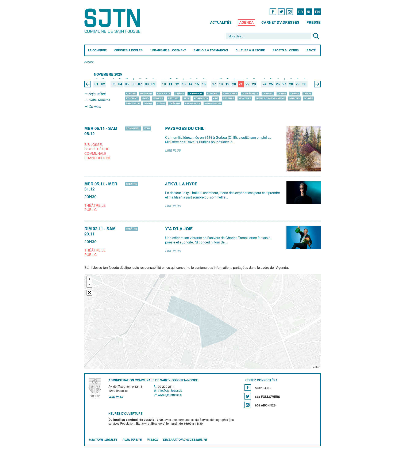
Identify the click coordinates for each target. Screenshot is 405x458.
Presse (313, 22)
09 (153, 84)
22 (247, 84)
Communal (195, 93)
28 (291, 84)
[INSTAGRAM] (289, 11)
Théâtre (174, 103)
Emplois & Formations (211, 50)
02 (103, 84)
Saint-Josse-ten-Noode (113, 20)
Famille (158, 98)
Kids (215, 98)
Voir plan (115, 397)
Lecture (228, 98)
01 (96, 84)
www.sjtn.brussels (170, 395)
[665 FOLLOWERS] (247, 396)
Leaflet (316, 367)
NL (309, 11)
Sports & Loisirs (286, 50)
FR (300, 11)
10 (164, 84)
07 (140, 84)
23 (254, 84)
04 (120, 84)
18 (221, 84)
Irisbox (152, 440)
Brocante (163, 93)
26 (278, 84)
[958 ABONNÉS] (247, 405)
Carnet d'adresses (280, 22)
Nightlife (245, 98)
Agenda (246, 22)
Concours (230, 93)
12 (177, 84)
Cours (294, 93)
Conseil (268, 93)
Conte (282, 93)
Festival (173, 98)
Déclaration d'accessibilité (185, 440)
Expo (145, 98)
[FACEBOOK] (273, 11)
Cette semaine (99, 100)
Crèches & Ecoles (128, 50)
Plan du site (132, 440)
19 (227, 84)
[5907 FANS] (247, 387)
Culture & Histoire (250, 50)
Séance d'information (270, 98)
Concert (213, 93)
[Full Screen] (89, 292)
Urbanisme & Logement (168, 50)
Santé (311, 50)
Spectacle (133, 103)
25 (271, 84)
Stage (161, 103)
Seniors (294, 98)
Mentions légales (103, 440)
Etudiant (132, 98)
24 (264, 84)
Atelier (131, 93)
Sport (148, 103)
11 (170, 84)
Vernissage (192, 103)
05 (127, 84)
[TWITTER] (281, 11)
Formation (201, 98)
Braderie (146, 93)
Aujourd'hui (97, 93)
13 (184, 84)
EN (317, 11)
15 (197, 84)
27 (284, 84)
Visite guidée (213, 103)
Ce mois (95, 106)
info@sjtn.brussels (170, 391)
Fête (186, 98)
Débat (307, 93)
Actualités (221, 22)
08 (147, 84)
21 (241, 84)
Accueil (88, 62)
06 (133, 84)
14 (190, 84)
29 (298, 84)
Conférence (250, 93)
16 (204, 84)
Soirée (308, 98)
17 (214, 84)
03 (113, 84)
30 (304, 84)
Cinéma (179, 93)
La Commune (97, 50)
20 (234, 84)
